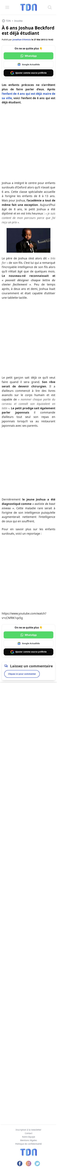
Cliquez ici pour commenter (22, 673)
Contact (28, 1133)
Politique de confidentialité (28, 1143)
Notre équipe (28, 1136)
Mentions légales (28, 1140)
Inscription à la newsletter (28, 1129)
